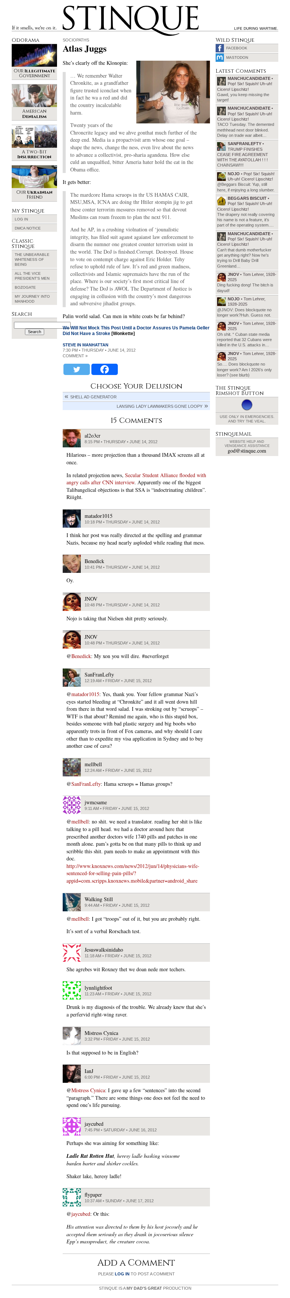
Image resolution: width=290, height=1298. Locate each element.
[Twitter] (76, 369)
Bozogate (25, 287)
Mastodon (237, 57)
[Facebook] (104, 369)
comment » (75, 356)
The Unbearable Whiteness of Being (32, 259)
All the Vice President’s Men (32, 275)
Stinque (69, 6)
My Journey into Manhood (32, 298)
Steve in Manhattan (85, 345)
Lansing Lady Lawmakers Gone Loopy (159, 406)
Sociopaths (76, 40)
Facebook (236, 48)
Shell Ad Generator (93, 397)
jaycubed (80, 1213)
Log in (21, 219)
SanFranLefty (86, 783)
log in (122, 1274)
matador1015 (85, 694)
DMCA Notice (28, 228)
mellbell (80, 821)
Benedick (81, 656)
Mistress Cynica (88, 1090)
